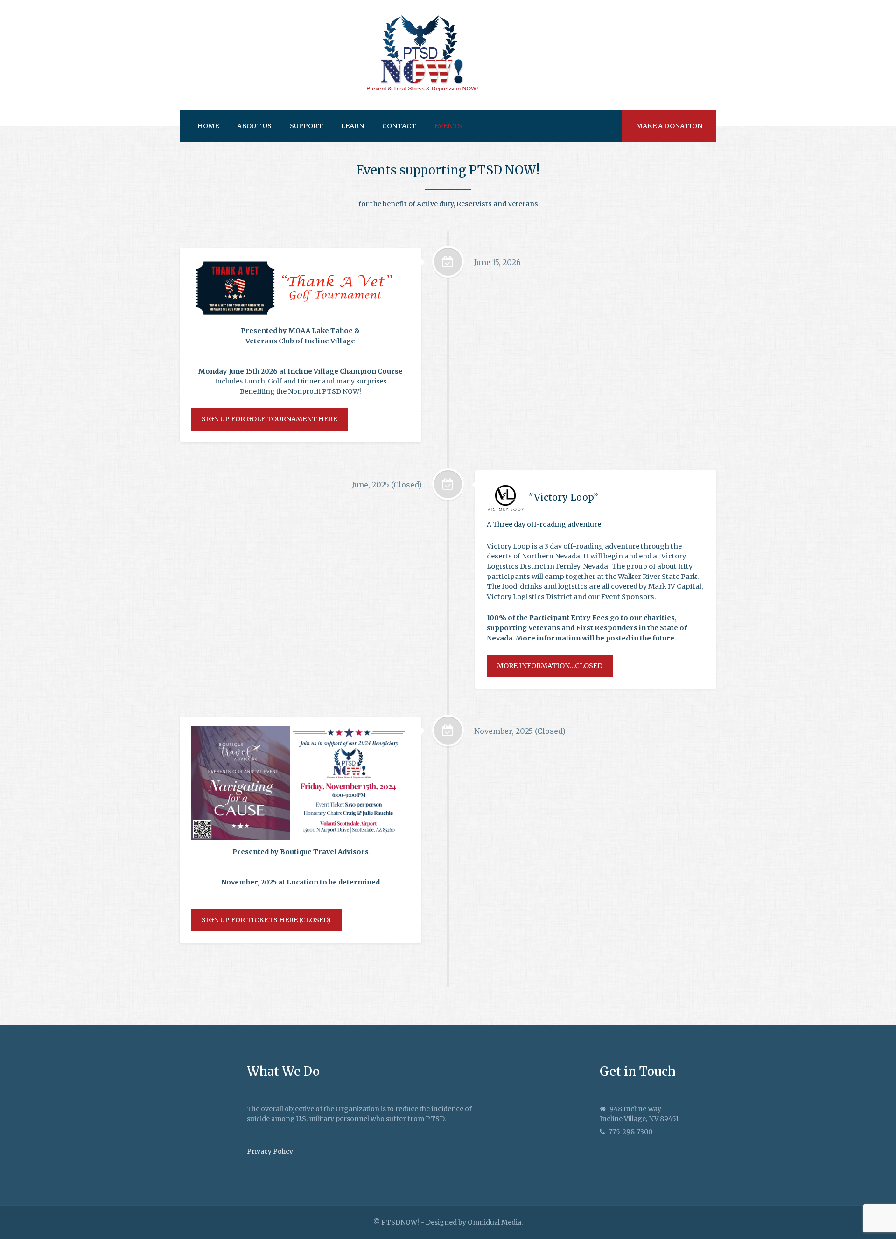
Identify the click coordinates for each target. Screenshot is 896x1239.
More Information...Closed (549, 665)
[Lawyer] (422, 55)
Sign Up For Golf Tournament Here (269, 419)
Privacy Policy (270, 1151)
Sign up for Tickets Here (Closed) (266, 920)
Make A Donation (669, 126)
